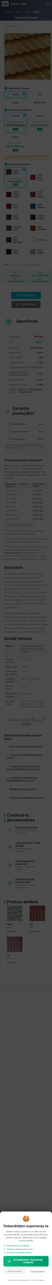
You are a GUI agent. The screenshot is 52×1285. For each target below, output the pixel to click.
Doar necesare (14, 1271)
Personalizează (38, 1271)
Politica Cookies (37, 1280)
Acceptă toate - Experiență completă (25, 1261)
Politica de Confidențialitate (19, 1280)
